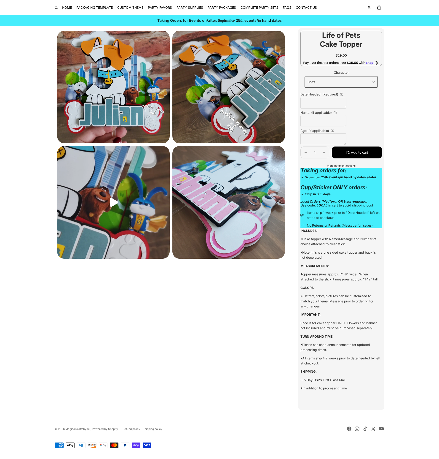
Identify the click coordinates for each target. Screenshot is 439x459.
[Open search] (56, 8)
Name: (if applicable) (316, 112)
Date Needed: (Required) (319, 94)
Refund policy (131, 429)
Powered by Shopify (105, 429)
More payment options (341, 165)
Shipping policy (152, 429)
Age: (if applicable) (314, 131)
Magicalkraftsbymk (78, 429)
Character (341, 72)
